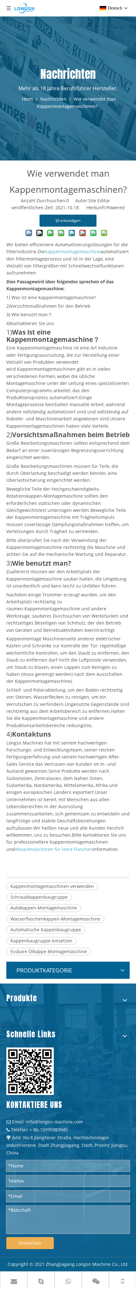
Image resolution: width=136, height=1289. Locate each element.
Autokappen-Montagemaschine (43, 908)
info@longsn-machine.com (54, 1122)
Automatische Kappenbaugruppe (45, 930)
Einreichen (30, 1243)
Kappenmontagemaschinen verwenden (52, 886)
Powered (115, 207)
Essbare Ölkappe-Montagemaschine (48, 951)
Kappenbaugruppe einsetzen (41, 941)
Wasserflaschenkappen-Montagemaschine (55, 919)
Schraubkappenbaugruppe (39, 897)
